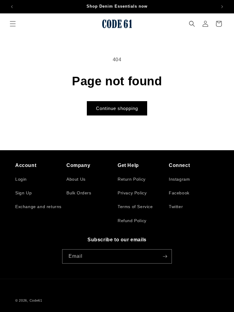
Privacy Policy (132, 192)
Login (21, 179)
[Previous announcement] (12, 6)
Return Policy (132, 179)
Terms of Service (135, 206)
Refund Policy (132, 220)
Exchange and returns (38, 206)
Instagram (179, 179)
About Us (76, 179)
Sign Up (23, 192)
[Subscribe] (165, 256)
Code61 (36, 300)
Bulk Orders (78, 192)
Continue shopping (117, 108)
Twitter (176, 206)
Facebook (179, 192)
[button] (13, 23)
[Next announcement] (222, 6)
